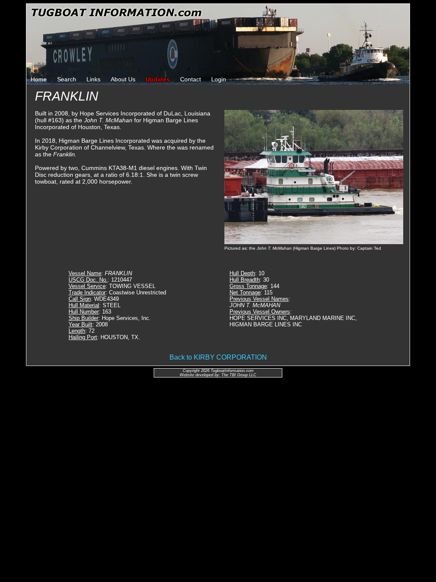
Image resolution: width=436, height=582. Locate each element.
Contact (190, 79)
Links (93, 79)
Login (218, 79)
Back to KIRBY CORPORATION (218, 357)
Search (66, 79)
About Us (123, 79)
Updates (158, 79)
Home (39, 79)
